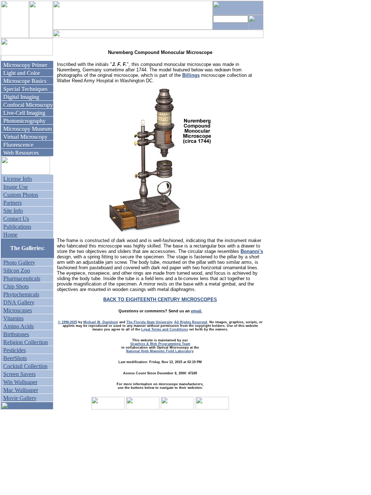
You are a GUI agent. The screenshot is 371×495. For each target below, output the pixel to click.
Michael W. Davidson (100, 322)
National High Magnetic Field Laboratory (159, 351)
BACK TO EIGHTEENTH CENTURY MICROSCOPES (160, 299)
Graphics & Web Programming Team (160, 344)
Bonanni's (252, 251)
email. (196, 311)
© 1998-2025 (67, 322)
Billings (191, 75)
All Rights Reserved (190, 322)
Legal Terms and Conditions (164, 329)
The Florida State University (149, 322)
